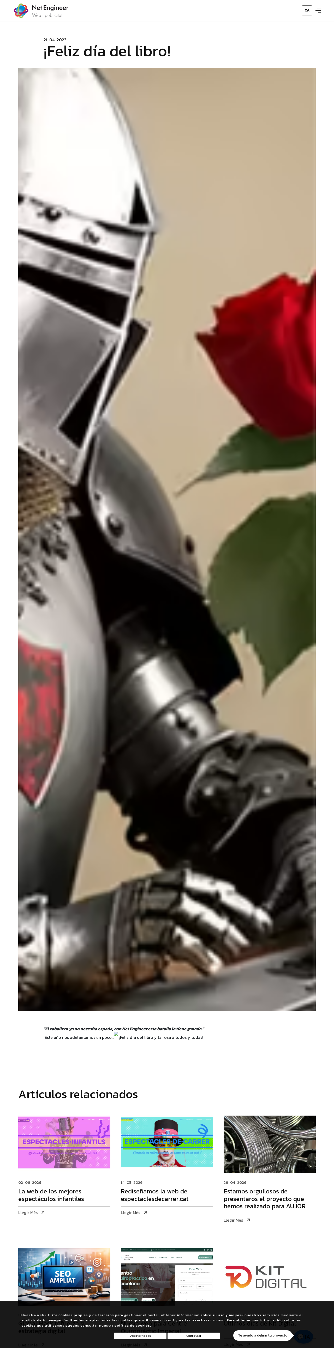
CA (307, 10)
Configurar (193, 1335)
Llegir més (28, 1212)
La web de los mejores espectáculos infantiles (51, 1195)
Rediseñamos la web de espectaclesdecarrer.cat (155, 1195)
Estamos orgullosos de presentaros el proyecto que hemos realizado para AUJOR (265, 1199)
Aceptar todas (140, 1335)
